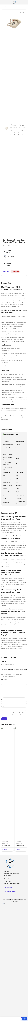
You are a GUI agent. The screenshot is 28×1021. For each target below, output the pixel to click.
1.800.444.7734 (8, 881)
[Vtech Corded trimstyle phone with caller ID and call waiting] (20, 783)
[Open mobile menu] (1, 2)
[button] (4, 67)
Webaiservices (14, 901)
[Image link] (9, 863)
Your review (4, 682)
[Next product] (26, 7)
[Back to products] (24, 7)
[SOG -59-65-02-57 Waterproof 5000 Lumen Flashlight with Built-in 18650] (7, 783)
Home (2, 7)
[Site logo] (14, 2)
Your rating (4, 679)
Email (3, 706)
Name (3, 699)
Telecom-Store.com (10, 898)
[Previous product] (22, 7)
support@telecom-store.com (12, 883)
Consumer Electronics (12, 7)
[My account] (26, 2)
